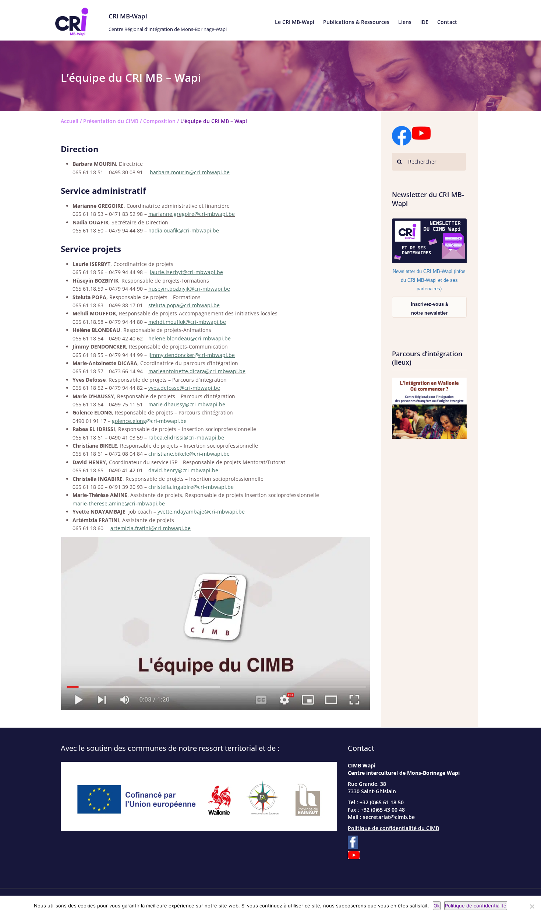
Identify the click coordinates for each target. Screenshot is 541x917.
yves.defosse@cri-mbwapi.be (184, 387)
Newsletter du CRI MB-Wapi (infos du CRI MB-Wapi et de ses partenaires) (429, 280)
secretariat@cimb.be (389, 816)
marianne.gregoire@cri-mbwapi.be (191, 213)
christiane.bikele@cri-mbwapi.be (189, 453)
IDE (424, 21)
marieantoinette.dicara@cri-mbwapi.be (196, 371)
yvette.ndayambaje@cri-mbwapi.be (201, 511)
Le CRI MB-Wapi (294, 21)
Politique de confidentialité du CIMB (393, 828)
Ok (437, 906)
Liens (404, 21)
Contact (447, 21)
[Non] (531, 906)
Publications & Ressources (356, 21)
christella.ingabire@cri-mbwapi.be (191, 486)
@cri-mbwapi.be (166, 420)
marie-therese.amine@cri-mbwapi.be (119, 503)
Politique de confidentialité (475, 906)
